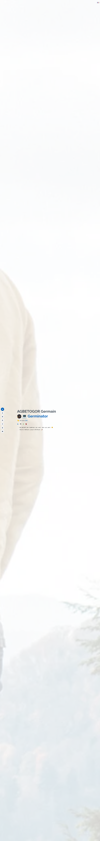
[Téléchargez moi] (26, 424)
